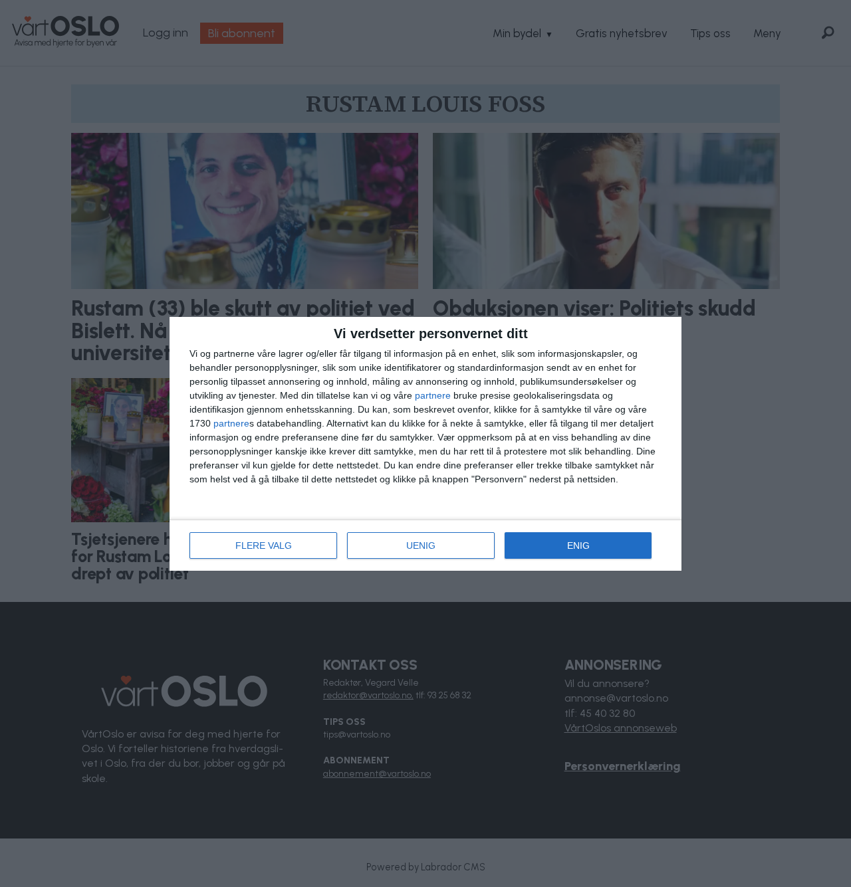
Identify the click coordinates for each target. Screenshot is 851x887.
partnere (433, 395)
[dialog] (425, 444)
